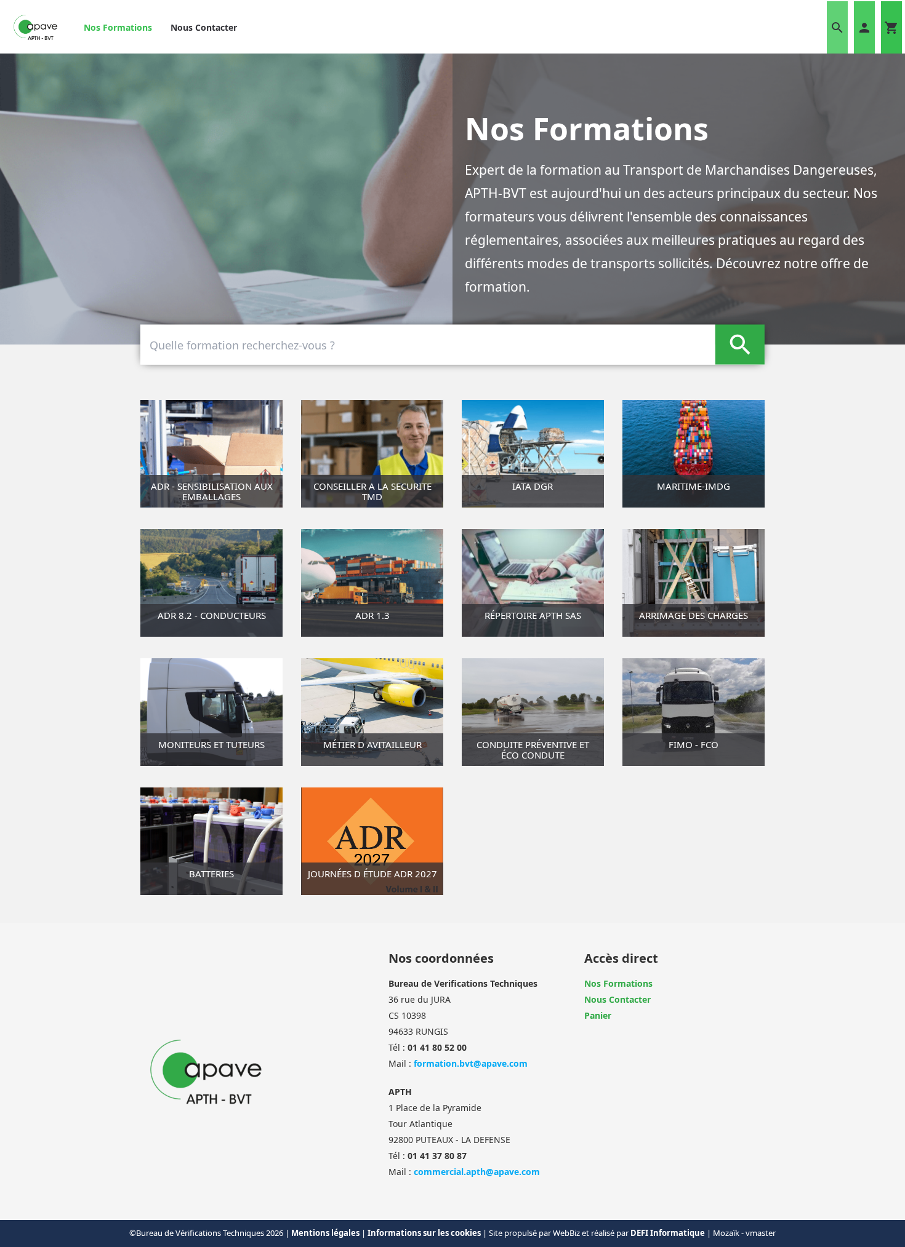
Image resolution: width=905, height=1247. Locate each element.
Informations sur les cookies (425, 1232)
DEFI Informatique (668, 1232)
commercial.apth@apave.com (477, 1171)
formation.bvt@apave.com (471, 1063)
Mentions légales (326, 1232)
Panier (597, 1015)
